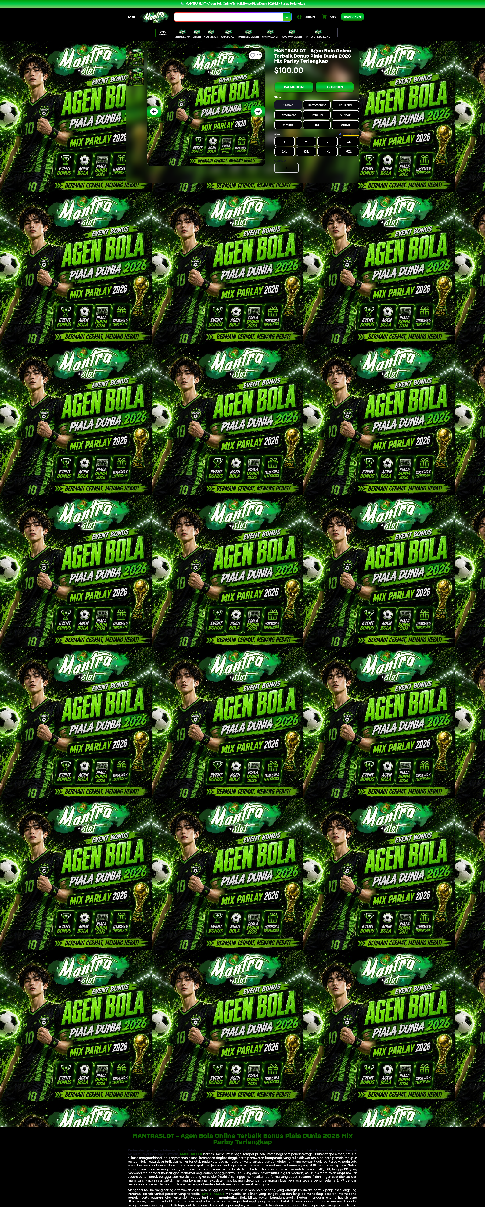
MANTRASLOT (191, 1154)
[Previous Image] (154, 111)
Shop (131, 16)
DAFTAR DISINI (294, 87)
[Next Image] (258, 111)
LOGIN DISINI (334, 87)
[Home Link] (154, 17)
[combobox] (228, 17)
